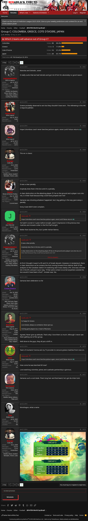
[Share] (80, 67)
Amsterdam (14, 170)
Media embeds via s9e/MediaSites (69, 519)
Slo (17, 367)
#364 (84, 150)
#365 (84, 181)
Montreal (15, 88)
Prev (4, 63)
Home (5, 13)
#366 (84, 212)
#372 (84, 404)
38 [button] (50, 43)
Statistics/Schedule (40, 13)
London (15, 334)
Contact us (48, 515)
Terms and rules (58, 515)
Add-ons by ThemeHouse (52, 519)
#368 (84, 277)
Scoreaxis (12, 491)
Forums (13, 13)
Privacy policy (69, 515)
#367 (84, 235)
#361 (84, 67)
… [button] (11, 63)
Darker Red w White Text (11, 515)
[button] (29, 13)
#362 (84, 102)
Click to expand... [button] (53, 257)
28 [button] (50, 54)
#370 (84, 346)
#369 (84, 313)
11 (15, 63)
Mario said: (24, 216)
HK (17, 424)
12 (18, 63)
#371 (84, 374)
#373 (84, 429)
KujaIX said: (25, 240)
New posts (4, 16)
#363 (84, 126)
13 (21, 63)
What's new (24, 13)
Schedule (10, 497)
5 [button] (51, 47)
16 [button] (50, 50)
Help (76, 515)
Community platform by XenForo (26, 519)
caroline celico (13, 298)
